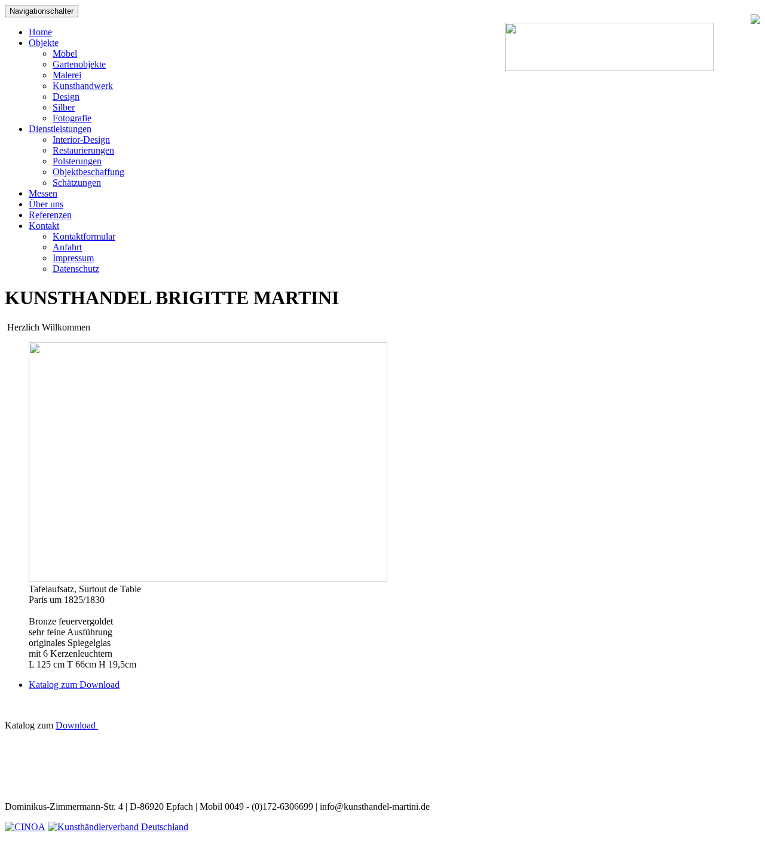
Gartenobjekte (79, 64)
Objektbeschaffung (88, 172)
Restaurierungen (83, 150)
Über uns (46, 204)
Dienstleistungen (60, 129)
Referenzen (50, 215)
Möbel (65, 53)
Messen (43, 193)
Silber (64, 107)
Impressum (73, 258)
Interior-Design (81, 139)
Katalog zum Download (74, 684)
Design (66, 96)
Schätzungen (77, 182)
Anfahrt (67, 247)
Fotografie (72, 118)
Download (77, 725)
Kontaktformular (84, 236)
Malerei (67, 75)
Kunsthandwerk (83, 86)
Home (40, 32)
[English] (731, 21)
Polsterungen (77, 161)
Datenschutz (76, 269)
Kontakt (44, 226)
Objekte (44, 43)
